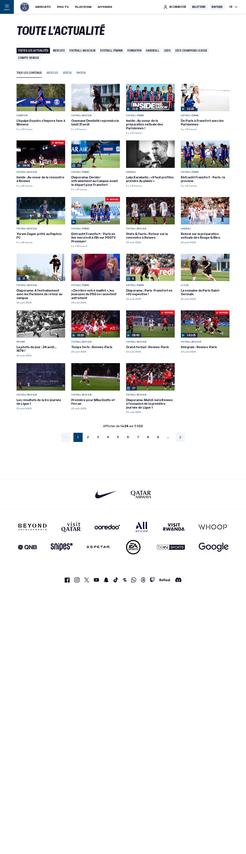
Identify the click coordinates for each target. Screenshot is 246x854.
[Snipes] (62, 547)
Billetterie (199, 6)
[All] (141, 527)
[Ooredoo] (107, 527)
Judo (167, 50)
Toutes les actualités (33, 50)
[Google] (214, 547)
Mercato (43, 7)
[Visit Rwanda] (174, 527)
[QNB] (27, 547)
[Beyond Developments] (32, 527)
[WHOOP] (213, 527)
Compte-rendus (28, 57)
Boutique (217, 6)
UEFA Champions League (191, 50)
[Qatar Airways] (141, 494)
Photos (81, 73)
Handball (152, 50)
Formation (134, 50)
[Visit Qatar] (71, 527)
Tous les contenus (29, 73)
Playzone (83, 7)
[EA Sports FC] (133, 547)
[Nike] (106, 494)
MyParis (105, 7)
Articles (52, 73)
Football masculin (82, 50)
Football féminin (111, 50)
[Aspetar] (98, 547)
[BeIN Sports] (171, 547)
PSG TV (63, 7)
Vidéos (67, 73)
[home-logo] (24, 7)
